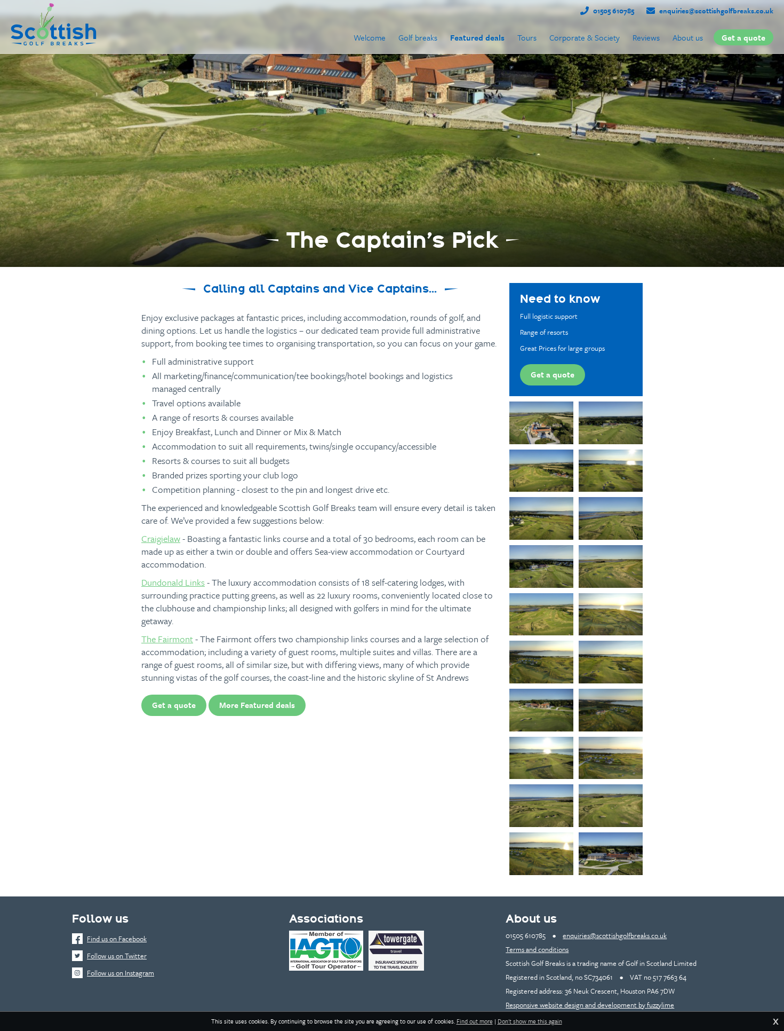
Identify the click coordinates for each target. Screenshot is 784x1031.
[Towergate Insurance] (396, 951)
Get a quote (174, 705)
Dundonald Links (173, 582)
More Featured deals (257, 705)
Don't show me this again (530, 1021)
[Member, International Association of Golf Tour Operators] (326, 951)
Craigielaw (160, 538)
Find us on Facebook (117, 938)
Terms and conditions (537, 949)
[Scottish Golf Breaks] (54, 24)
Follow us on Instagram (120, 972)
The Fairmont (167, 639)
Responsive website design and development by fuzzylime (590, 1004)
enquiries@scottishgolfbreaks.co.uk (716, 10)
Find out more (475, 1021)
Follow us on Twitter (117, 955)
